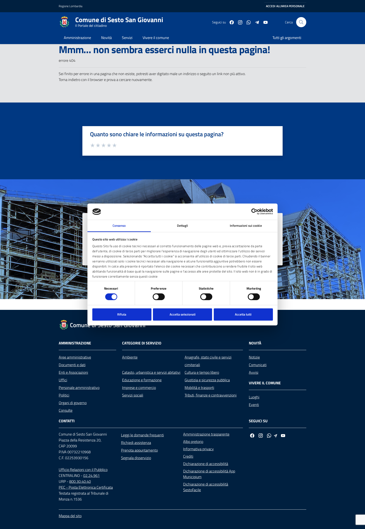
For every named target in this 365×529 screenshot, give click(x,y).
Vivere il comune (156, 37)
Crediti (188, 456)
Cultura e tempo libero (202, 372)
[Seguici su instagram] (238, 21)
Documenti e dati (72, 365)
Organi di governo (73, 403)
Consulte (65, 410)
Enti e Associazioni (73, 372)
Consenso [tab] (119, 225)
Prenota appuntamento (139, 450)
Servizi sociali (132, 395)
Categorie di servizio (141, 343)
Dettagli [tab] (182, 225)
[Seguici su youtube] (264, 21)
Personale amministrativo (79, 387)
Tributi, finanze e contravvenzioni (211, 395)
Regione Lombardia (70, 6)
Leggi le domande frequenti (142, 435)
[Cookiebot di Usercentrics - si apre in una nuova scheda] (254, 211)
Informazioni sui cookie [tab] (246, 225)
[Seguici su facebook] (230, 21)
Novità (106, 37)
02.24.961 (91, 475)
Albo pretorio (193, 441)
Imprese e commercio (139, 387)
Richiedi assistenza (136, 442)
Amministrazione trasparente (206, 434)
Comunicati (258, 365)
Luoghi (254, 397)
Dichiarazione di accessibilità (205, 464)
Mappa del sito (70, 516)
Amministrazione (77, 37)
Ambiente (130, 357)
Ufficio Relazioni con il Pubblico (83, 469)
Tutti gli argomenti (286, 37)
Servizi (127, 37)
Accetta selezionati (183, 314)
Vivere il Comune (265, 383)
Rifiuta (121, 314)
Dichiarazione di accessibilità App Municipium (209, 474)
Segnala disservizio (136, 458)
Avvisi (253, 372)
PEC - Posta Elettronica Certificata (86, 487)
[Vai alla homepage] (67, 22)
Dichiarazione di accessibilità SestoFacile (205, 487)
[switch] (159, 296)
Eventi (254, 405)
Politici (64, 395)
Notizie (254, 357)
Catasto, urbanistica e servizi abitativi (151, 372)
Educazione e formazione (142, 380)
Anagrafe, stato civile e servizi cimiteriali (208, 361)
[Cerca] (301, 22)
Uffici (63, 380)
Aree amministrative (75, 357)
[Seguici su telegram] (255, 21)
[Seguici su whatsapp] (247, 21)
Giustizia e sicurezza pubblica (207, 380)
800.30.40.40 (80, 481)
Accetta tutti (243, 314)
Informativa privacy (198, 449)
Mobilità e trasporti (199, 387)
